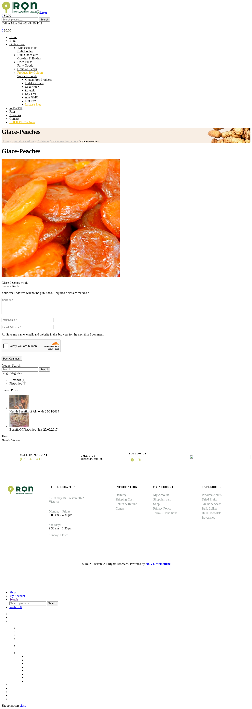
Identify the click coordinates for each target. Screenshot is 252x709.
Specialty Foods (27, 652)
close (23, 705)
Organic (30, 667)
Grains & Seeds (27, 645)
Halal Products (34, 660)
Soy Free (30, 670)
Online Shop (17, 621)
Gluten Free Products (38, 656)
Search (44, 19)
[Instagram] (139, 460)
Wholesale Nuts (27, 624)
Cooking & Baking (29, 635)
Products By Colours (30, 649)
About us (15, 691)
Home (5, 141)
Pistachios (15, 383)
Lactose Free (33, 681)
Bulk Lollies (25, 628)
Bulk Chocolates (27, 631)
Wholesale (15, 684)
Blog (12, 617)
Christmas (43, 141)
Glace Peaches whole (64, 141)
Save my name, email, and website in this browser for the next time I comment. (55, 334)
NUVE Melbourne (158, 563)
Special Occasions (23, 141)
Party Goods (25, 642)
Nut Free (30, 677)
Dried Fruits (24, 638)
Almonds (15, 380)
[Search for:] (20, 369)
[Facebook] (132, 460)
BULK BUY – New (22, 699)
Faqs (12, 688)
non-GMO (31, 674)
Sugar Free (32, 663)
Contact (14, 695)
